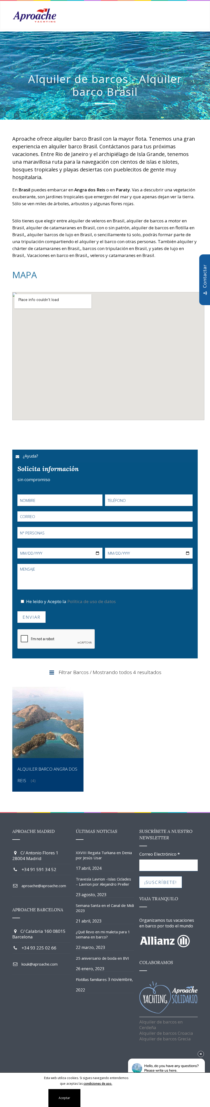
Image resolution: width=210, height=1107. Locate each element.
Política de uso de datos (91, 601)
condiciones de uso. (97, 1083)
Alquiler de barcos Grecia (165, 1039)
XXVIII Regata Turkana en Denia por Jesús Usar (104, 855)
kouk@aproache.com (40, 964)
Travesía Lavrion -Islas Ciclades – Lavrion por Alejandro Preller (103, 881)
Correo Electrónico (159, 854)
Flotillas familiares (91, 979)
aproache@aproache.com (44, 885)
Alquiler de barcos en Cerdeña (161, 1024)
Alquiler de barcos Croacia (166, 1033)
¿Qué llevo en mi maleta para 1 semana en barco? (103, 934)
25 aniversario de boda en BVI (102, 958)
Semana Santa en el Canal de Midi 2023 (105, 908)
